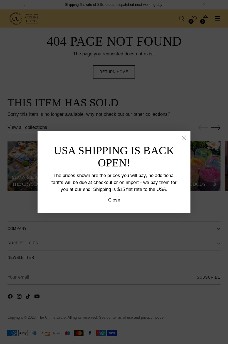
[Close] (184, 137)
